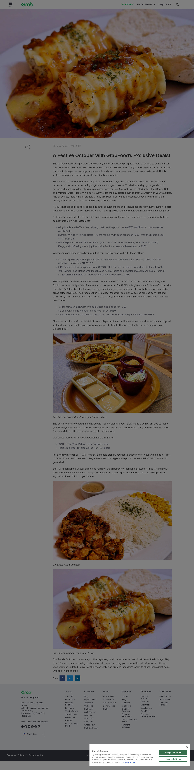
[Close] (187, 747)
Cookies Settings (173, 759)
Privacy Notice (129, 762)
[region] (139, 755)
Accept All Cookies (173, 752)
